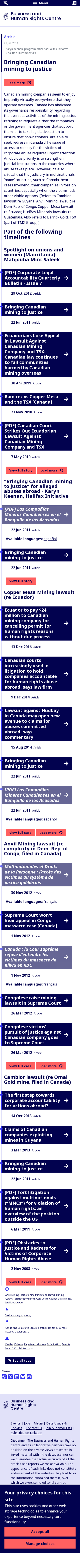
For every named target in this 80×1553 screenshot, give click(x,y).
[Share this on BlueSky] (22, 1376)
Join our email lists (59, 1428)
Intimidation (53, 1344)
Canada (63, 1327)
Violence (18, 1344)
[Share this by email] (29, 1376)
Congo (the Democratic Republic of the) (25, 1327)
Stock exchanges (13, 1315)
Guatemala (20, 1331)
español (50, 538)
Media (38, 1423)
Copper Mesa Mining (60, 1298)
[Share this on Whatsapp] (4, 1376)
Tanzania (52, 1327)
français (50, 901)
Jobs (27, 1423)
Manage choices (40, 1543)
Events (15, 1423)
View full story (20, 470)
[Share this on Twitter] (10, 1376)
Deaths (9, 1344)
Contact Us (34, 1428)
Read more (16, 83)
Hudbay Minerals (14, 1302)
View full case (20, 833)
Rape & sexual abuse (35, 1344)
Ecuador (9, 1331)
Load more (49, 470)
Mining (27, 1315)
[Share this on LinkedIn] (16, 1376)
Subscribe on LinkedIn (26, 1433)
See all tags (22, 1360)
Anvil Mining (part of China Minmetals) (26, 1294)
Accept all (40, 1531)
